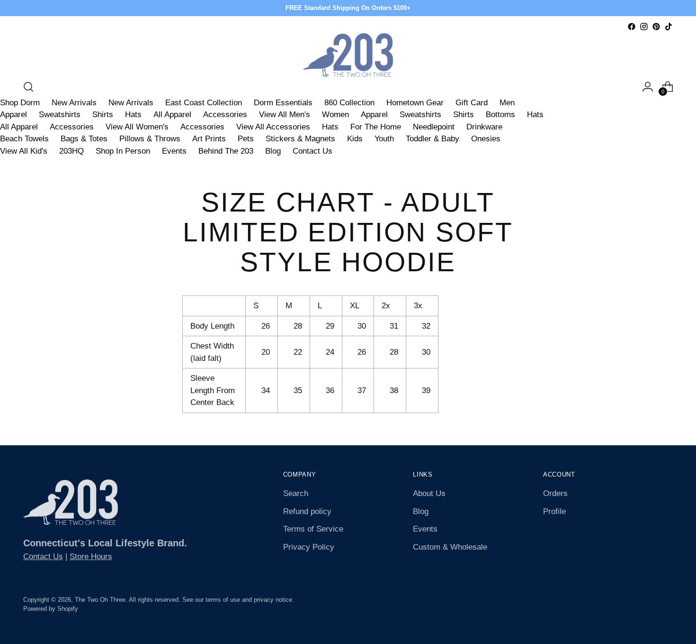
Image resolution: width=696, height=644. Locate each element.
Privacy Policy (308, 547)
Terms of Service (313, 529)
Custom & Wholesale (450, 547)
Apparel (13, 114)
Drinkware (484, 126)
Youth (384, 138)
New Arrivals (74, 102)
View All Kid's (23, 151)
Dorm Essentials (283, 102)
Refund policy (307, 511)
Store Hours (91, 556)
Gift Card (471, 102)
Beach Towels (24, 138)
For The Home (375, 126)
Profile (554, 511)
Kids (355, 138)
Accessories (225, 114)
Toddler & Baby (432, 138)
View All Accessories (273, 126)
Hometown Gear (415, 102)
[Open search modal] (28, 86)
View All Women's (137, 126)
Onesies (485, 138)
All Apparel (172, 114)
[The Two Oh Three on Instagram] (644, 26)
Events (174, 151)
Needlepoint (434, 126)
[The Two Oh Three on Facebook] (631, 26)
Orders (555, 493)
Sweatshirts (59, 114)
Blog (273, 151)
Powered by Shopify (50, 608)
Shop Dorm (20, 102)
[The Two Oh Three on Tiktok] (668, 26)
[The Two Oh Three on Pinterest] (656, 26)
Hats (133, 114)
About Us (429, 493)
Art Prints (209, 138)
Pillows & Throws (149, 138)
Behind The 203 (225, 151)
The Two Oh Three (100, 599)
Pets (246, 138)
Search (295, 493)
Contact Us (312, 151)
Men (507, 102)
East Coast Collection (203, 102)
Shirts (102, 114)
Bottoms (500, 114)
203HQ (71, 151)
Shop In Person (123, 151)
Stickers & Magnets (300, 138)
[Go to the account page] (647, 86)
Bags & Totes (84, 138)
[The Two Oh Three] (348, 55)
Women (335, 114)
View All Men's (284, 114)
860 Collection (349, 102)
